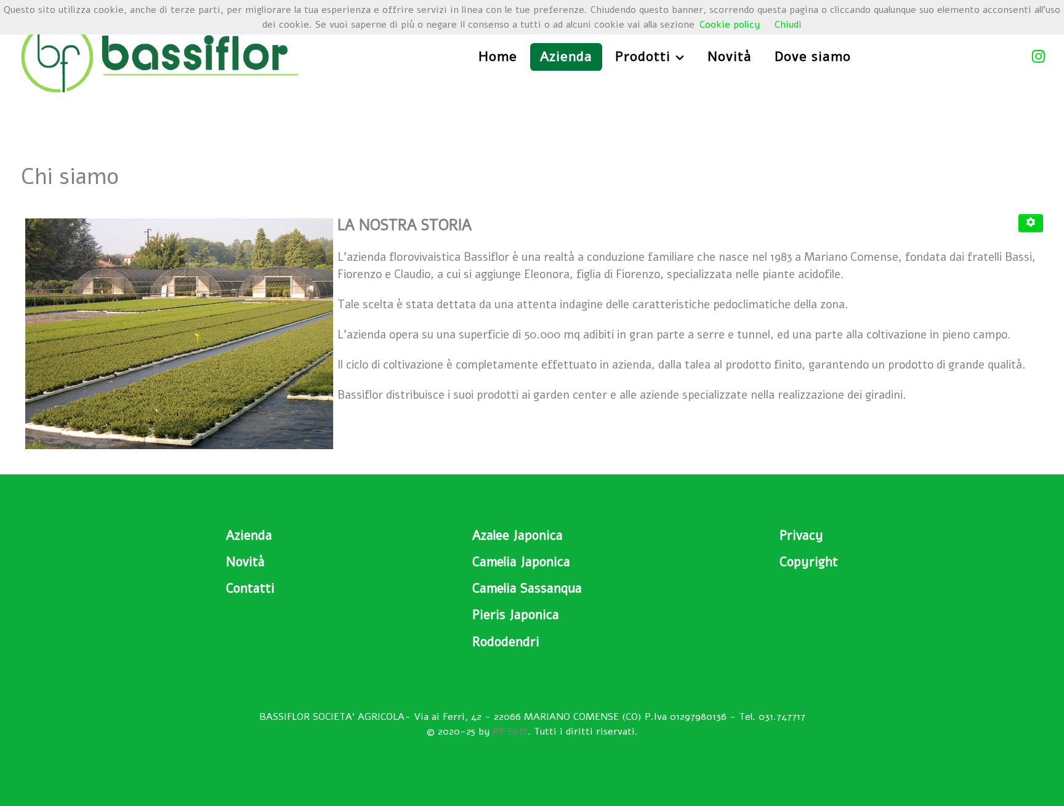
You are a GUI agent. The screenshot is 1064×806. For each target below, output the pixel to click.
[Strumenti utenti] (1030, 223)
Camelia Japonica (521, 561)
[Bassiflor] (159, 55)
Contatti (250, 588)
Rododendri (505, 641)
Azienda (249, 535)
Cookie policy (729, 24)
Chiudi (788, 24)
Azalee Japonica (517, 535)
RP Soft (510, 731)
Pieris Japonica (515, 614)
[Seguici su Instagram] (1041, 56)
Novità (245, 561)
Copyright (809, 561)
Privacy (801, 535)
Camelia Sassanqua (527, 588)
